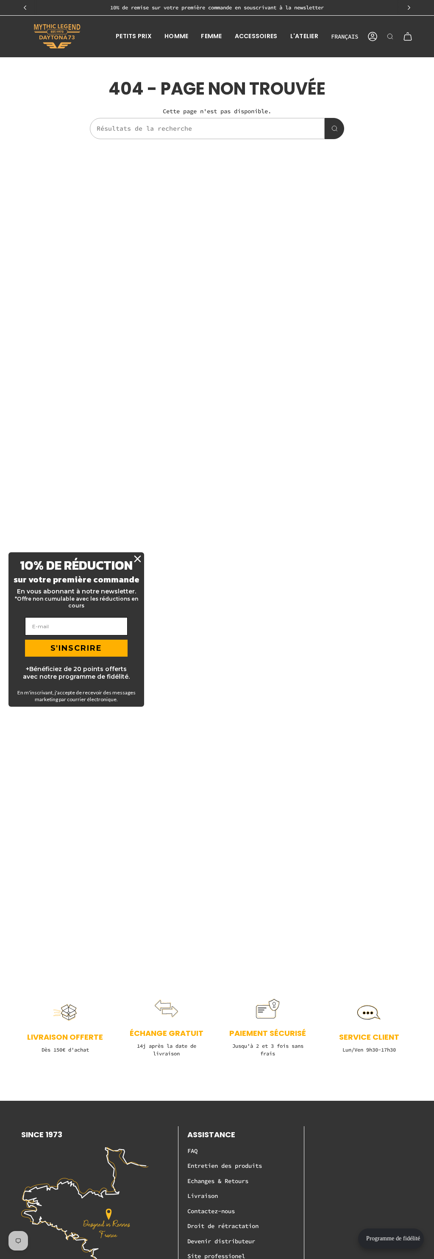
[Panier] (407, 36)
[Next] (409, 7)
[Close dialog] (138, 559)
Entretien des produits (224, 1165)
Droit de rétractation (223, 1226)
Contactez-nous (211, 1211)
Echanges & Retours (217, 1181)
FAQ (192, 1151)
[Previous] (25, 7)
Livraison (202, 1196)
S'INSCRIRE (76, 648)
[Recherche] (334, 128)
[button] (133, 36)
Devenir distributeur (221, 1241)
